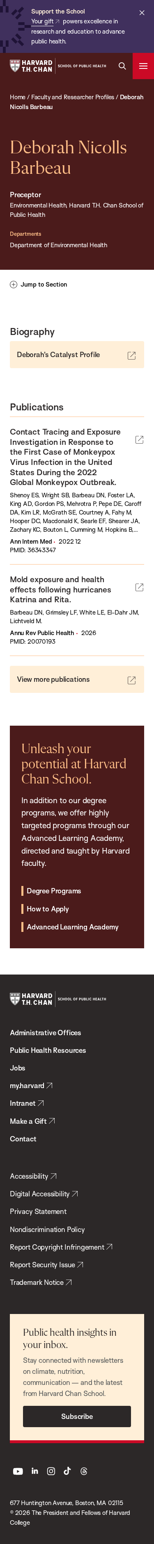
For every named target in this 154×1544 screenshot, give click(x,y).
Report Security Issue (42, 1264)
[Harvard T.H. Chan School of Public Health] (58, 999)
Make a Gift (28, 1121)
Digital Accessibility (40, 1193)
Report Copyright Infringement (57, 1247)
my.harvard (27, 1085)
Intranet (23, 1103)
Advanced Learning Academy (72, 926)
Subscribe (76, 1416)
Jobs (17, 1067)
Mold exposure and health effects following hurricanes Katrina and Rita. (60, 589)
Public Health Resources (48, 1050)
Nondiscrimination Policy (47, 1229)
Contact (23, 1138)
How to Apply (48, 908)
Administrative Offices (45, 1032)
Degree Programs (54, 890)
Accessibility (29, 1176)
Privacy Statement (38, 1211)
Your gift (42, 21)
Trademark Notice (37, 1282)
